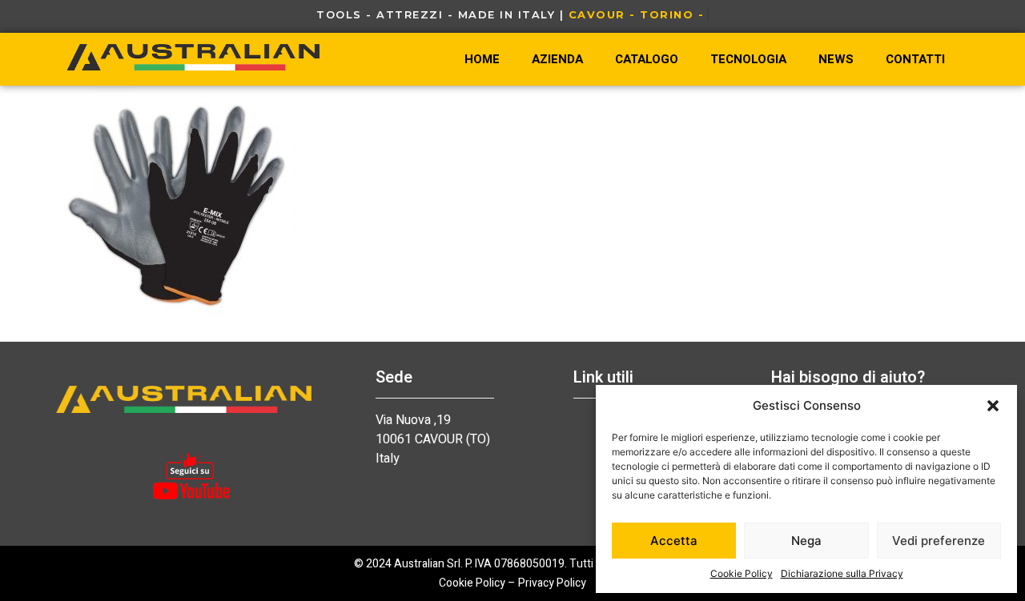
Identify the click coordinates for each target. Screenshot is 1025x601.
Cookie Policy (741, 573)
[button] (993, 406)
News (836, 59)
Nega (806, 540)
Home (482, 59)
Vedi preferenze (938, 540)
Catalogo (646, 59)
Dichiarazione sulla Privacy (842, 573)
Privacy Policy (552, 583)
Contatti (915, 59)
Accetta (673, 540)
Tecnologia (748, 59)
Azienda (557, 59)
